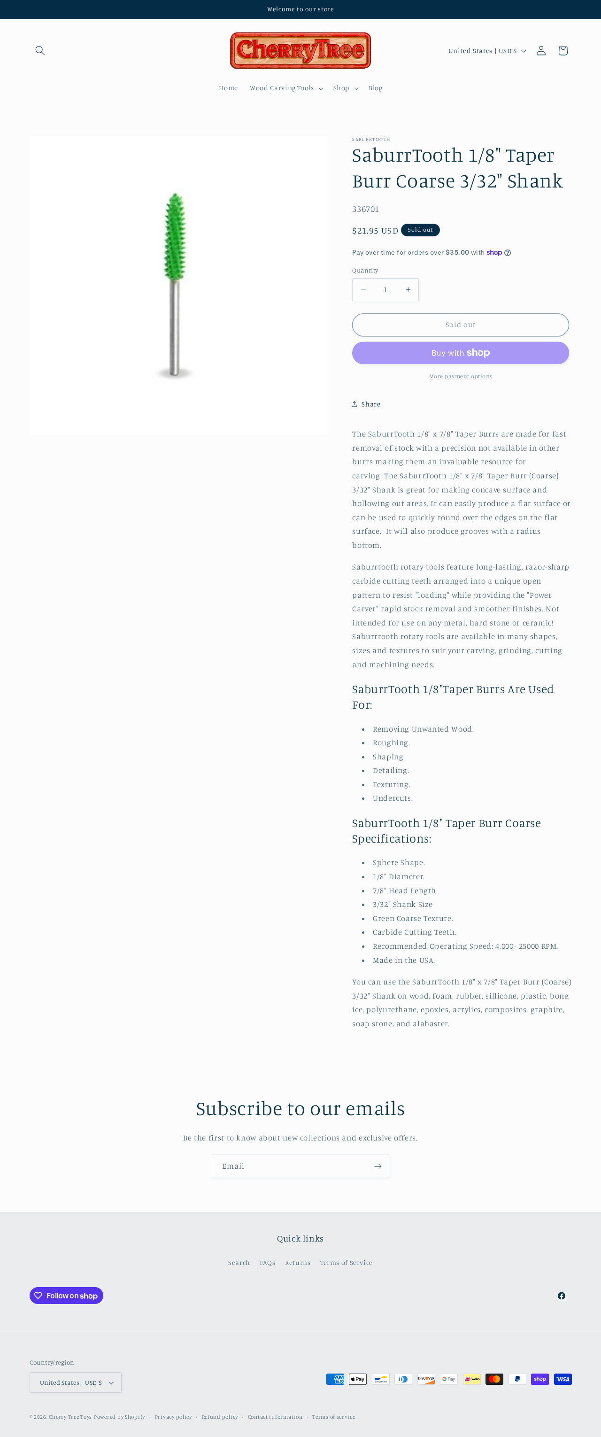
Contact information (275, 1417)
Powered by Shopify (119, 1417)
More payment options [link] (461, 376)
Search (239, 1262)
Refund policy (220, 1417)
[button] (40, 51)
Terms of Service (346, 1262)
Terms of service (333, 1417)
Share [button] (371, 404)
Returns (297, 1262)
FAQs (268, 1262)
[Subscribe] (378, 1166)
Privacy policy (173, 1417)
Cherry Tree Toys (70, 1417)
